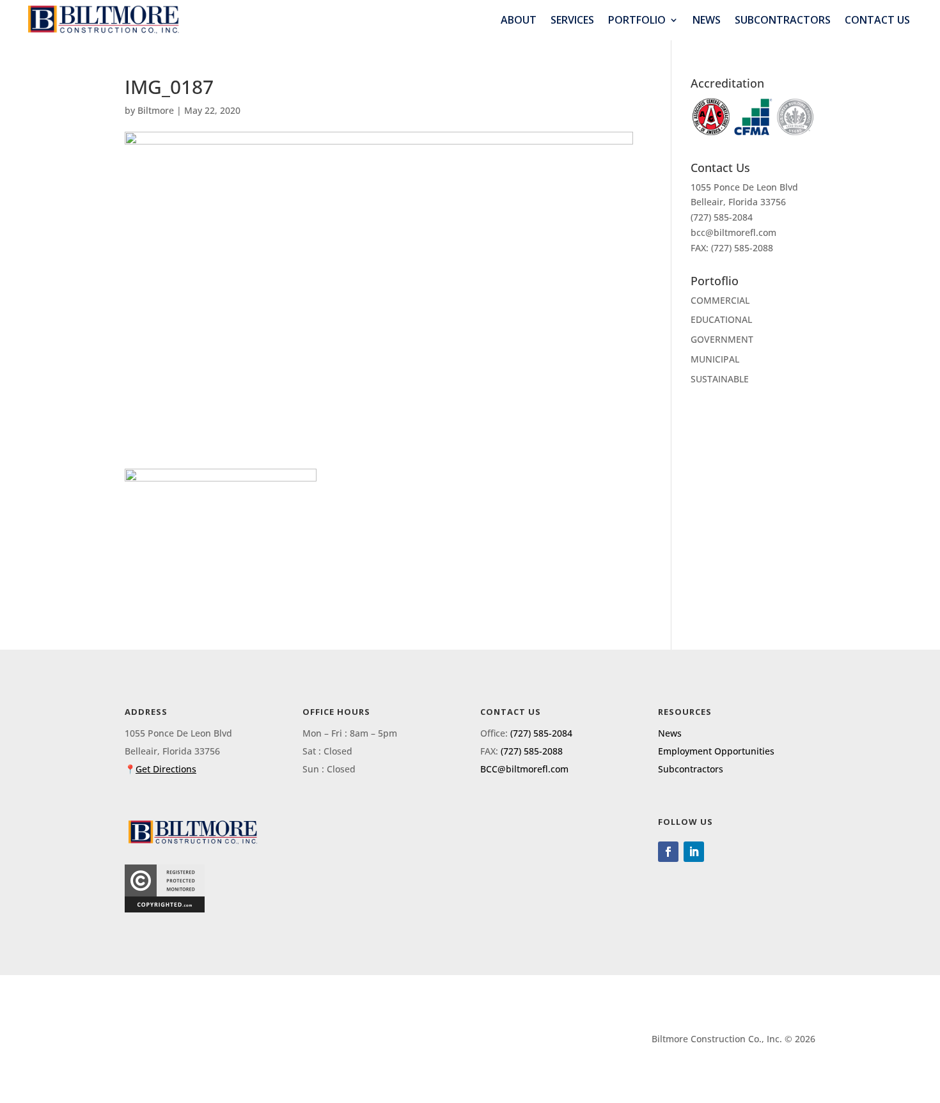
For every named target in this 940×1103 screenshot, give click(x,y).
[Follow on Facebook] (668, 851)
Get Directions (166, 769)
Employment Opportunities (716, 751)
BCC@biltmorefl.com (524, 769)
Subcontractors (783, 20)
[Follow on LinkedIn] (694, 851)
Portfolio (637, 20)
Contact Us (877, 20)
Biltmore (155, 110)
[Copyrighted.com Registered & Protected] (165, 909)
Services (572, 20)
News (707, 20)
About (519, 20)
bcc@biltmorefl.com (733, 232)
